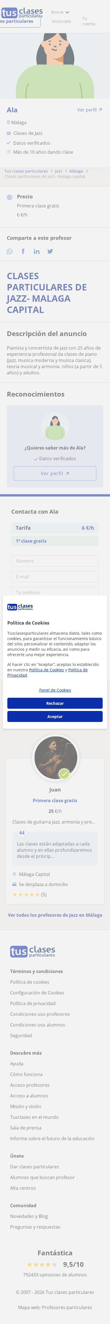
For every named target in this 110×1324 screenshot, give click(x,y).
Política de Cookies (46, 669)
